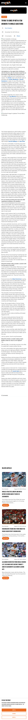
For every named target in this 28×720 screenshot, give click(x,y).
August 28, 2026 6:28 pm (20, 559)
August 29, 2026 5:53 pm (20, 489)
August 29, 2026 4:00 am (20, 526)
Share (18, 36)
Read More (5, 505)
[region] (14, 709)
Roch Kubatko (8, 28)
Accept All (14, 710)
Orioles (4, 17)
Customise (14, 713)
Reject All (14, 717)
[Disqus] (14, 414)
